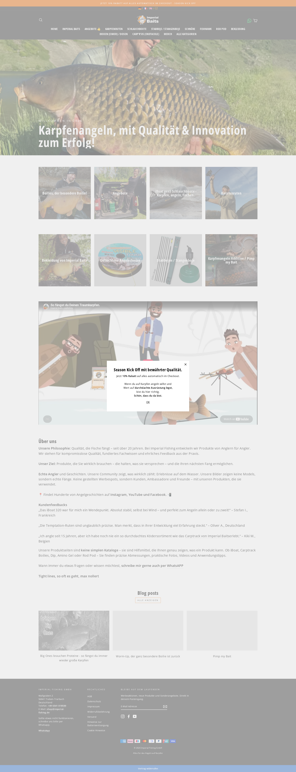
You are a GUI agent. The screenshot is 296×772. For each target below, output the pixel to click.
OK (148, 402)
